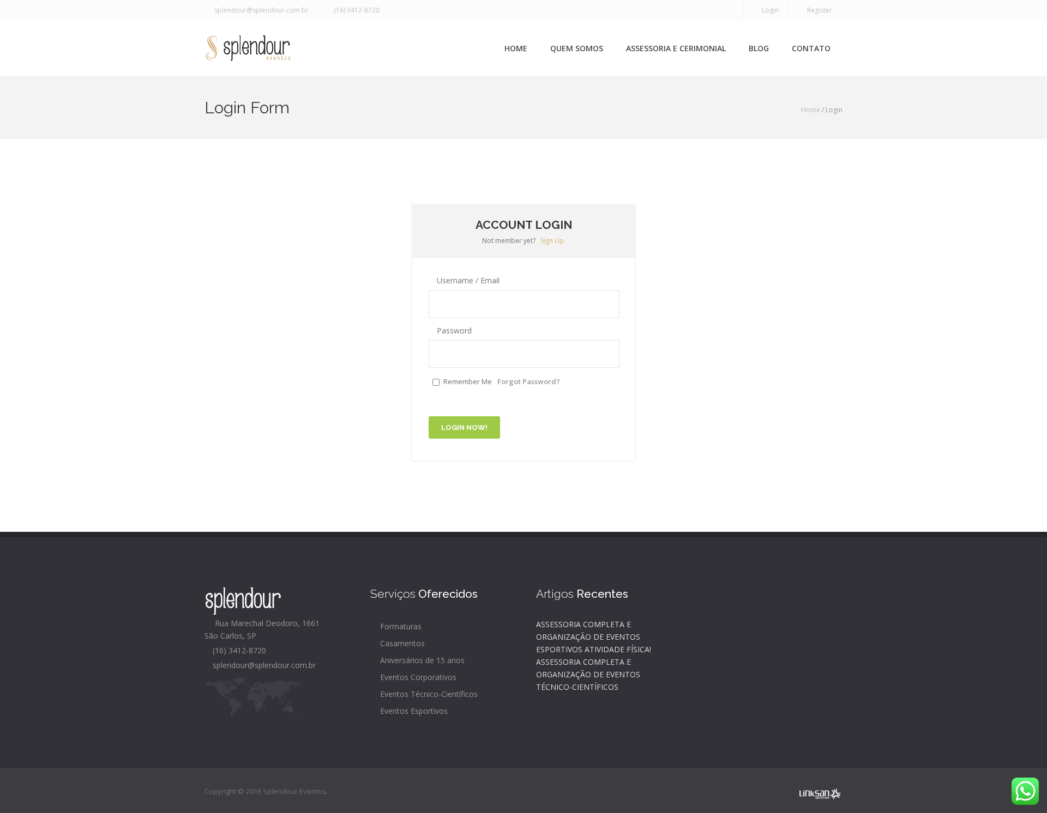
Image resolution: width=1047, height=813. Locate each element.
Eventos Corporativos (417, 677)
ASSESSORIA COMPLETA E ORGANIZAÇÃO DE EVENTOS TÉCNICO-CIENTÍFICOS (588, 674)
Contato (811, 48)
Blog (759, 48)
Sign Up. (552, 240)
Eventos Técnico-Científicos (428, 694)
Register (818, 10)
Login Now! (464, 427)
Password (453, 330)
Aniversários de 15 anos (421, 660)
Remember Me (467, 381)
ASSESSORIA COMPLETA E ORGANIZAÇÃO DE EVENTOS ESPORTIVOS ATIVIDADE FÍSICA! (593, 636)
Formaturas (400, 626)
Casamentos (401, 643)
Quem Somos (576, 48)
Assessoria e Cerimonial (676, 48)
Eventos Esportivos (413, 711)
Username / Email (467, 280)
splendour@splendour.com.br (259, 10)
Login (769, 10)
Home (515, 48)
